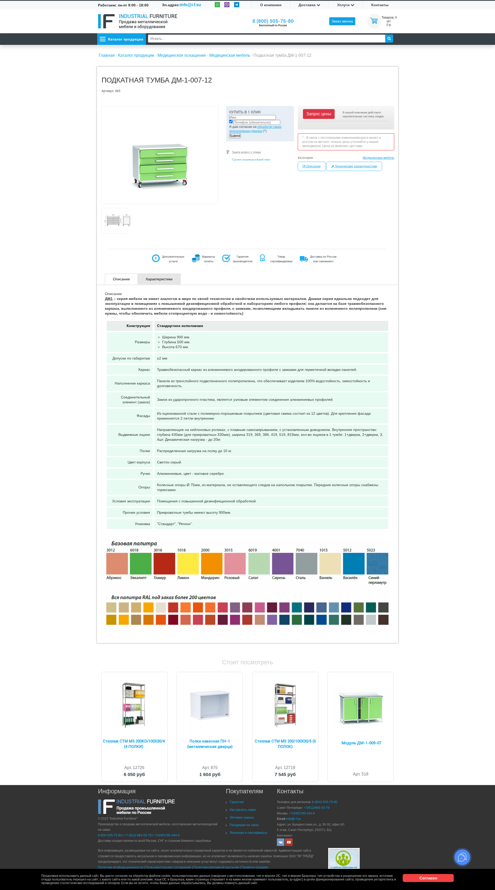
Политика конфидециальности (120, 867)
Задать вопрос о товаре (246, 151)
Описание (313, 166)
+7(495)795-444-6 (167, 835)
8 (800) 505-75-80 (273, 21)
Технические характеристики (355, 166)
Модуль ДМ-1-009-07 (361, 743)
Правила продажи (255, 867)
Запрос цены (318, 114)
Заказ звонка (342, 21)
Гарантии (237, 802)
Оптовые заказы (242, 817)
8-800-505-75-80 (110, 835)
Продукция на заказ (244, 825)
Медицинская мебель (378, 158)
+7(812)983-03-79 (316, 808)
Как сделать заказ (243, 810)
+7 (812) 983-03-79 (138, 835)
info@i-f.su (190, 5)
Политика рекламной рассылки (216, 867)
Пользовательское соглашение (168, 867)
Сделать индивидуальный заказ (251, 159)
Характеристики (159, 279)
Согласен (428, 878)
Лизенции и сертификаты (248, 833)
